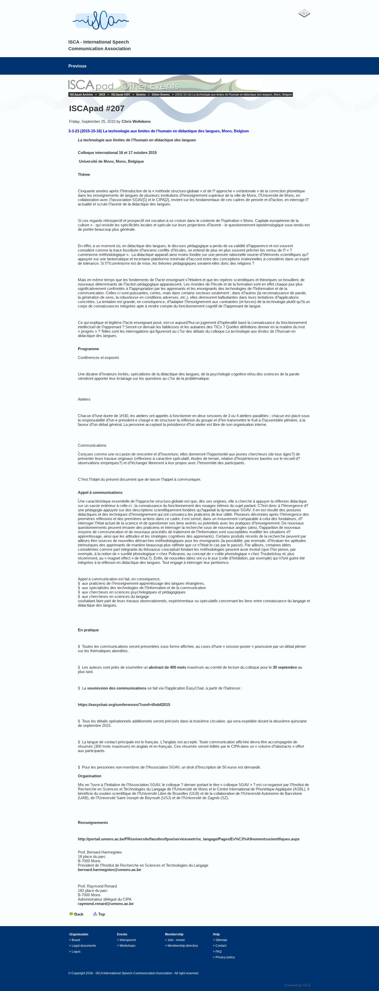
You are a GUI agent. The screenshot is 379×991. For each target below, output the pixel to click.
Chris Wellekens (136, 121)
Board (76, 940)
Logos (76, 951)
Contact (221, 945)
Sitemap (221, 940)
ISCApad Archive (81, 94)
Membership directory (183, 945)
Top (101, 914)
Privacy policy (225, 957)
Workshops (127, 945)
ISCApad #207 (120, 94)
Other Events (161, 94)
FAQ (218, 951)
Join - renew (176, 940)
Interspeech (128, 940)
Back (78, 914)
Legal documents (84, 945)
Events (141, 94)
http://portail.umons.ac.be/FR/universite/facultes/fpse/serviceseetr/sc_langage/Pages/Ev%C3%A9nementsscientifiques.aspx (189, 839)
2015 (102, 94)
